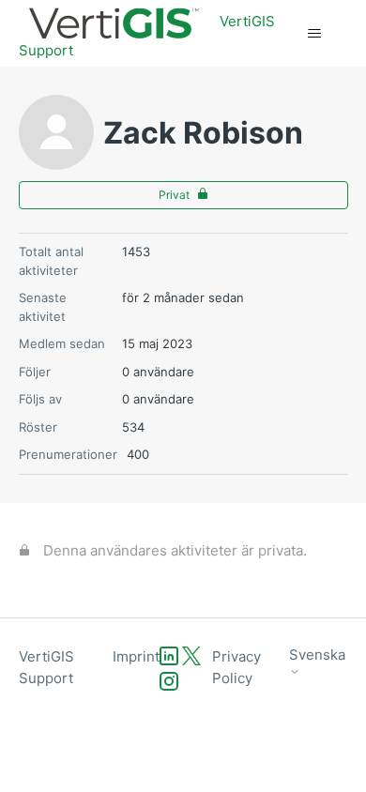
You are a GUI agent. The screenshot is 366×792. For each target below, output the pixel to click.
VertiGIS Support (46, 667)
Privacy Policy (236, 667)
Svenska (317, 655)
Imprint (136, 656)
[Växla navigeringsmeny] (315, 34)
